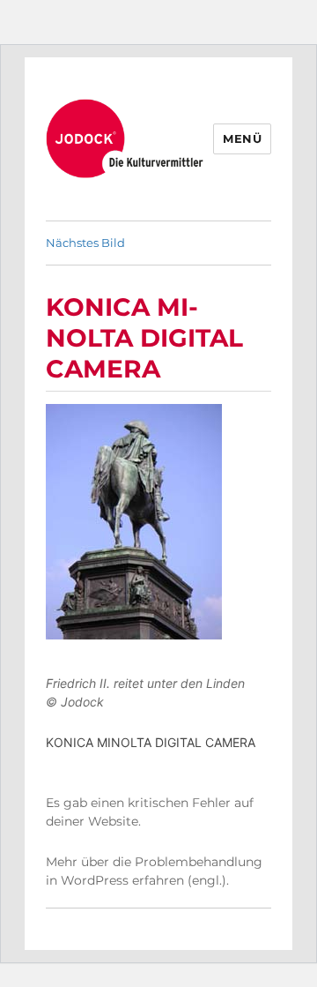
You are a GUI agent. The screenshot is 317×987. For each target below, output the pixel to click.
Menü (242, 138)
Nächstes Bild (85, 243)
